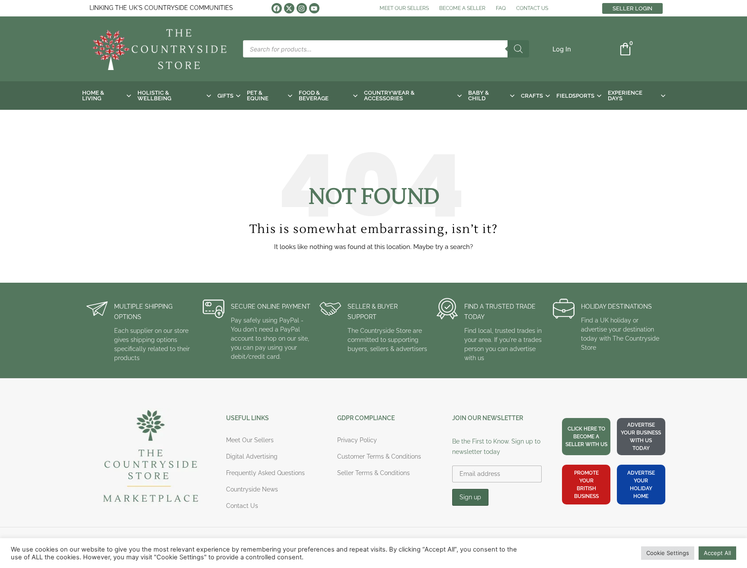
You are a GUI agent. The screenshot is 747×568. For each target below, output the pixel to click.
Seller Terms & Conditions (373, 472)
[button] (561, 49)
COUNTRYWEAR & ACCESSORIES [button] (389, 95)
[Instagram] (302, 8)
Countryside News (252, 489)
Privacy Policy (357, 440)
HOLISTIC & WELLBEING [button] (154, 95)
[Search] (518, 48)
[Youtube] (314, 8)
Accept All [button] (717, 552)
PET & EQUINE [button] (257, 95)
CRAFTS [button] (532, 96)
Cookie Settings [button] (667, 552)
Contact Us (242, 505)
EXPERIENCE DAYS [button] (625, 95)
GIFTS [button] (225, 96)
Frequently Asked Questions (265, 472)
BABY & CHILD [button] (478, 95)
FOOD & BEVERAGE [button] (314, 95)
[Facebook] (276, 8)
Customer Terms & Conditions (379, 456)
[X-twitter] (289, 8)
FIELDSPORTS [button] (575, 96)
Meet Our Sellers (250, 440)
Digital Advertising (252, 456)
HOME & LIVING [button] (93, 95)
